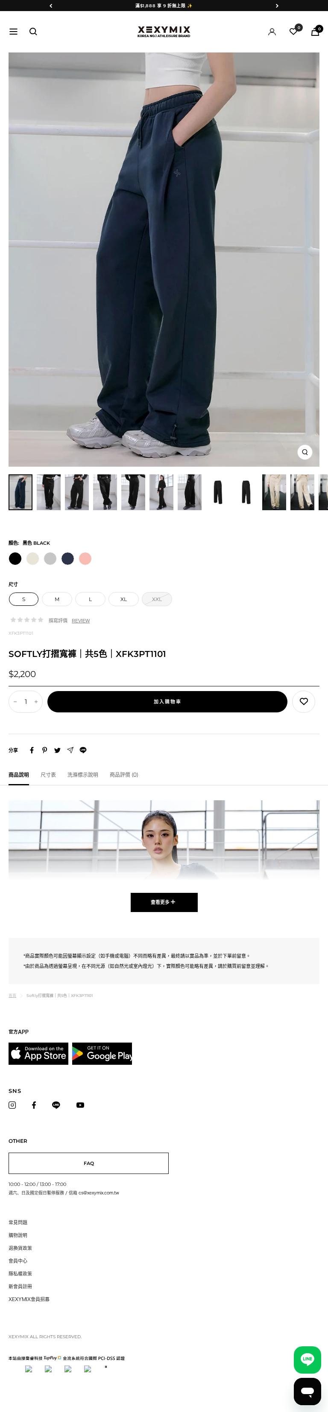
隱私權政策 (20, 1273)
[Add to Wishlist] (303, 702)
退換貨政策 (20, 1248)
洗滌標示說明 (82, 774)
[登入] (272, 31)
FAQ (89, 1163)
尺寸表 (48, 774)
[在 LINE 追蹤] (58, 1105)
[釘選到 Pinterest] (45, 750)
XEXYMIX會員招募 (29, 1299)
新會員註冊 (20, 1286)
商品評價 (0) (124, 774)
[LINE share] (83, 750)
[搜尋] (33, 31)
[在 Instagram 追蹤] (14, 1105)
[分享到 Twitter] (57, 750)
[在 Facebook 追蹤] (36, 1105)
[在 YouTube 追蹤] (82, 1105)
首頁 (12, 995)
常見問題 (18, 1222)
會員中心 (18, 1260)
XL (123, 599)
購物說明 (18, 1235)
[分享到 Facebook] (32, 750)
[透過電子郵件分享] (70, 750)
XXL (157, 599)
